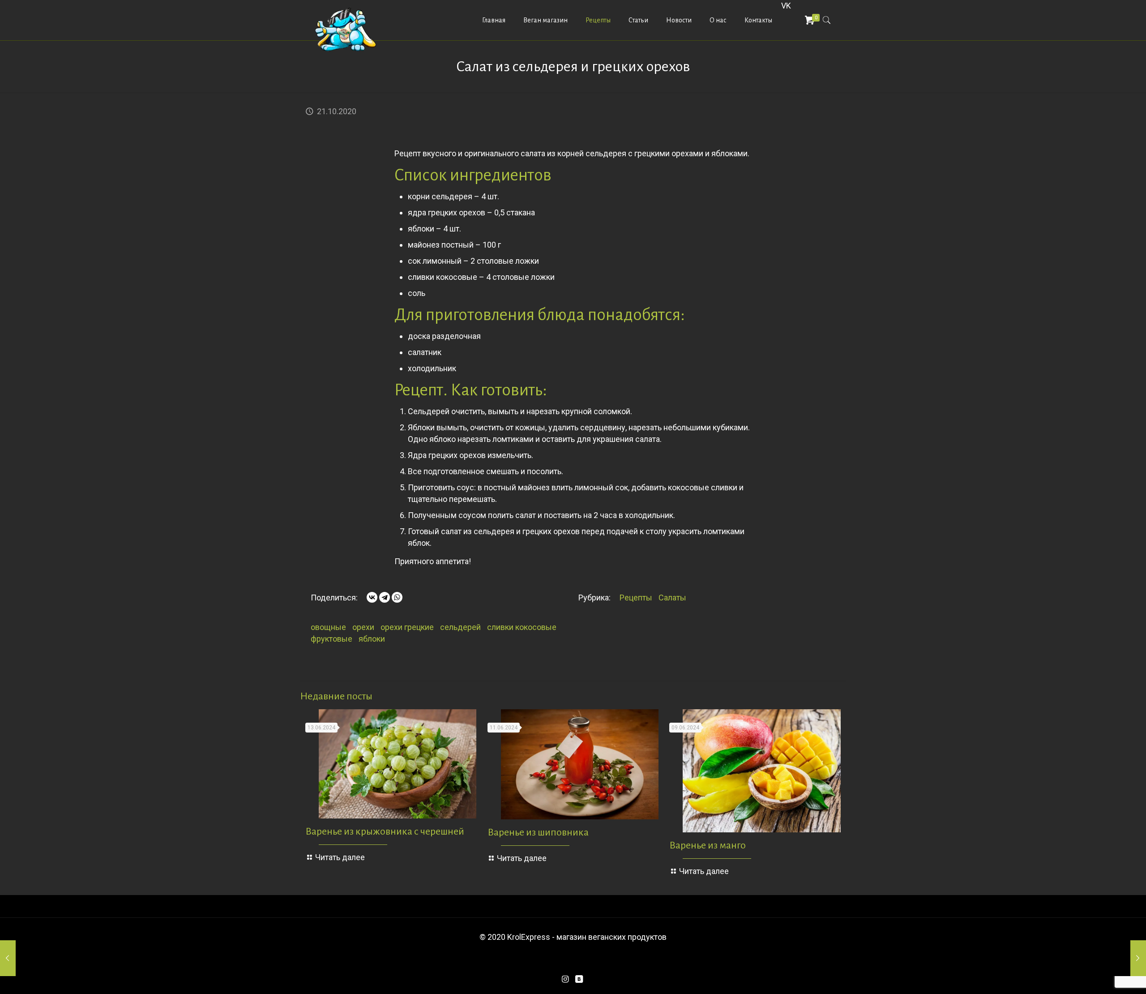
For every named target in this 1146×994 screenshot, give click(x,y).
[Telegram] (384, 597)
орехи (363, 627)
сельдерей (460, 627)
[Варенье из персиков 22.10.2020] (1120, 958)
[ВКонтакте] (372, 597)
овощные (328, 627)
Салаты (672, 597)
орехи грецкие (407, 627)
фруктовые (331, 638)
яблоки (372, 638)
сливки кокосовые (521, 627)
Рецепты (636, 597)
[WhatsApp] (397, 597)
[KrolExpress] (346, 29)
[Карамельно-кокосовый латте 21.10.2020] (25, 958)
